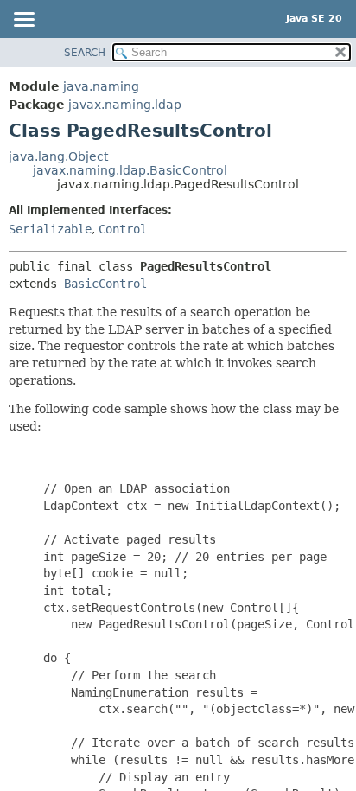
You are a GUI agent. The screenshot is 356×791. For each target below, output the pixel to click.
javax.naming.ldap (124, 105)
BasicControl (105, 283)
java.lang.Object (58, 156)
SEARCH (84, 53)
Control (123, 229)
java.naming (101, 86)
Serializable (50, 229)
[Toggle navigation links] (23, 21)
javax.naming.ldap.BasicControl (130, 170)
